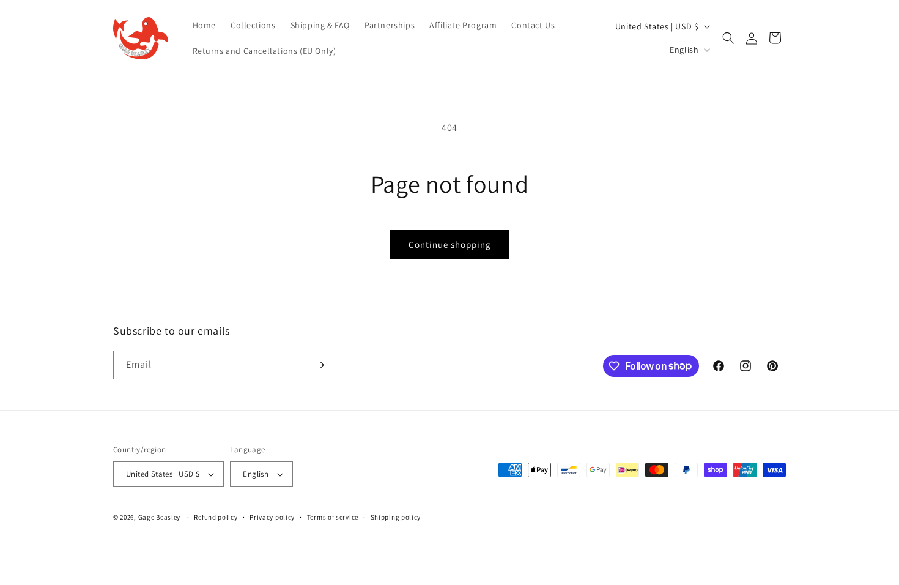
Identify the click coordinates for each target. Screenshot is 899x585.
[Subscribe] (319, 365)
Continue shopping (450, 244)
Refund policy (215, 517)
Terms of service (332, 517)
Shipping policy (396, 517)
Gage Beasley (159, 517)
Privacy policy (272, 517)
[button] (728, 37)
